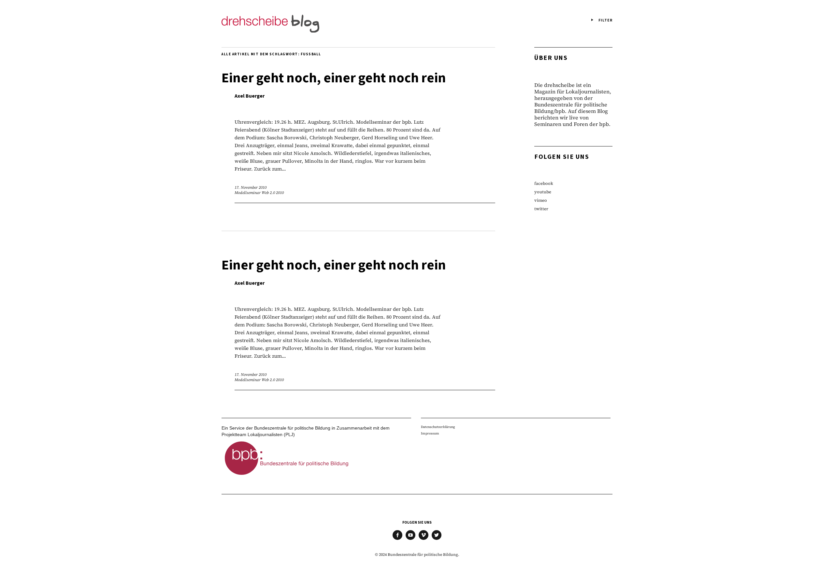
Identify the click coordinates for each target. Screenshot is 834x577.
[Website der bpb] (287, 476)
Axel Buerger (250, 96)
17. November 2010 (250, 187)
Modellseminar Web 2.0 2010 (259, 192)
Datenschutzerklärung (438, 427)
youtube (542, 192)
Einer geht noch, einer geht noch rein (334, 78)
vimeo (540, 200)
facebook (543, 183)
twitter (541, 209)
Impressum (430, 433)
